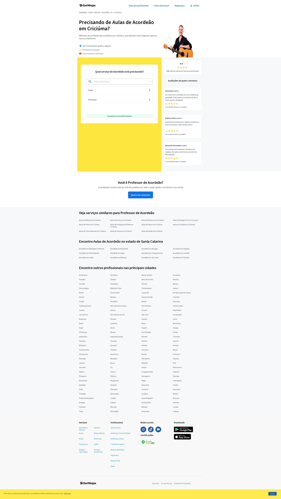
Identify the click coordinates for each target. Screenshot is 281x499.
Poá (174, 363)
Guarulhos (114, 284)
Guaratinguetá (147, 398)
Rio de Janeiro (147, 275)
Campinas (145, 293)
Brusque (82, 402)
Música (97, 12)
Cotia (175, 319)
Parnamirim (83, 354)
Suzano (144, 319)
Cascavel (82, 367)
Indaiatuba (83, 336)
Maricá (144, 354)
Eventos (97, 428)
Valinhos (82, 341)
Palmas (175, 345)
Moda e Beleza (99, 433)
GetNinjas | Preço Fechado (120, 433)
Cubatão (82, 407)
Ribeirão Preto (115, 288)
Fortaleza (176, 275)
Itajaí (81, 328)
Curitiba (82, 284)
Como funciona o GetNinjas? (93, 53)
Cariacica (145, 350)
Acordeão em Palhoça (118, 257)
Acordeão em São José (150, 257)
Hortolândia (146, 332)
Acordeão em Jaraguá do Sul (152, 253)
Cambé (175, 407)
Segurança (180, 5)
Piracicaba (83, 332)
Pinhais (144, 341)
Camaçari (176, 354)
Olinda (175, 332)
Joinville (176, 297)
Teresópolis (177, 380)
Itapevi (144, 328)
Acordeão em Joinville (181, 253)
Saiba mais (67, 493)
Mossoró (176, 398)
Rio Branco (83, 275)
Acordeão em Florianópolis (89, 253)
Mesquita (113, 358)
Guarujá (113, 319)
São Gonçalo (146, 306)
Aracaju (175, 328)
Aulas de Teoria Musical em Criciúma (92, 231)
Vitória (112, 310)
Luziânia (145, 394)
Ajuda (113, 466)
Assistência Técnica (83, 429)
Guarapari (176, 389)
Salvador (82, 279)
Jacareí (175, 341)
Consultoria (83, 444)
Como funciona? (161, 5)
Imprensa (155, 483)
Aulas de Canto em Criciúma (120, 220)
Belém (144, 301)
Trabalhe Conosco (117, 444)
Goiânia (113, 279)
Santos (175, 288)
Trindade (82, 394)
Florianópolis (147, 288)
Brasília (176, 279)
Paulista (176, 358)
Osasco (81, 297)
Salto (81, 389)
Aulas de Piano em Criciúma (89, 224)
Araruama (145, 385)
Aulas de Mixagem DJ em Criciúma (185, 220)
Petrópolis (146, 358)
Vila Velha (114, 301)
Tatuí (81, 411)
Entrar (196, 5)
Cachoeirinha (84, 350)
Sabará (81, 372)
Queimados (114, 394)
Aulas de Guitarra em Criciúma (153, 220)
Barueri (175, 284)
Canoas (144, 310)
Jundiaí (81, 310)
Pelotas (113, 376)
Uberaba (176, 376)
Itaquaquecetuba (116, 336)
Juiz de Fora (83, 315)
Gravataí (113, 345)
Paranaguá (114, 411)
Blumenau (177, 323)
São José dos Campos (118, 306)
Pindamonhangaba (86, 398)
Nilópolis (82, 345)
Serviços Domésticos (98, 451)
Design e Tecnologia (83, 451)
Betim (112, 328)
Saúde (96, 444)
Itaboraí (176, 372)
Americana (114, 354)
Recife (81, 293)
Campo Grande (147, 297)
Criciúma (117, 12)
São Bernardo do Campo (182, 293)
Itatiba (175, 385)
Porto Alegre (84, 288)
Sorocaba (176, 301)
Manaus (113, 297)
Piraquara (82, 376)
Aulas (90, 12)
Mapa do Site (115, 461)
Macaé (175, 350)
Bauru (112, 363)
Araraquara (146, 376)
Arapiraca (82, 319)
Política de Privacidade (182, 483)
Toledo (113, 398)
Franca (112, 372)
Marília (175, 394)
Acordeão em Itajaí (117, 253)
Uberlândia (177, 310)
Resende (113, 407)
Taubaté (113, 350)
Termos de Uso (166, 483)
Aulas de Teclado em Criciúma (184, 224)
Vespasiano (114, 380)
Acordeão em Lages (86, 257)
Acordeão (105, 12)
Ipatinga (82, 385)
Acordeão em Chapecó (181, 249)
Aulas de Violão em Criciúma (152, 231)
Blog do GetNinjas (117, 450)
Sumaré (144, 336)
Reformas (97, 439)
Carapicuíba (177, 315)
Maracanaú (83, 380)
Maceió (113, 332)
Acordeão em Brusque (150, 249)
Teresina (113, 341)
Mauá (144, 323)
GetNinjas (83, 12)
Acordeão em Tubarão (181, 257)
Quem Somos (116, 428)
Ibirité (144, 367)
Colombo (176, 336)
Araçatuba (145, 411)
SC (112, 12)
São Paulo (114, 275)
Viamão (144, 345)
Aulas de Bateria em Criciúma (90, 220)
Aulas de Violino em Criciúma (121, 231)
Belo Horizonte (147, 279)
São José (145, 315)
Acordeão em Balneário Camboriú (91, 249)
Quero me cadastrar (140, 195)
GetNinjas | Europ (117, 439)
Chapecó (113, 385)
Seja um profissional (138, 5)
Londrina (113, 323)
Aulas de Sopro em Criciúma (152, 224)
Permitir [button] (272, 494)
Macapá (144, 407)
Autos (81, 439)
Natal (81, 323)
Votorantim (177, 367)
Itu (111, 367)
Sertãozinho (146, 402)
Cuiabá (81, 301)
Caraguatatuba (147, 372)
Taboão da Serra (85, 306)
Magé (144, 380)
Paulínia (145, 363)
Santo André (115, 293)
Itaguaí (113, 402)
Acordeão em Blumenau (119, 249)
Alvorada (82, 358)
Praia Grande (178, 306)
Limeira (82, 363)
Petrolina (114, 389)
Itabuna (176, 411)
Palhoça (176, 402)
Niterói (144, 284)
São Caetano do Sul (117, 315)
